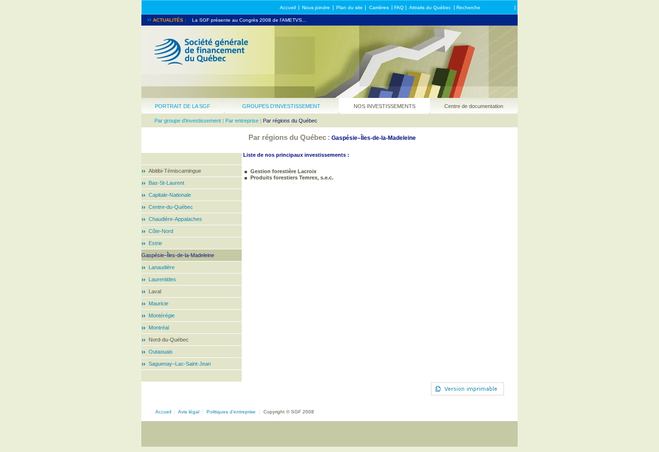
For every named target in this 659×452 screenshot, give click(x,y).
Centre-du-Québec (171, 207)
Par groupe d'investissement (187, 120)
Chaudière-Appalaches (175, 219)
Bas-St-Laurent (166, 183)
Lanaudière (162, 267)
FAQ (399, 7)
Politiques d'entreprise (231, 411)
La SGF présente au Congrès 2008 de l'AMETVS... (249, 20)
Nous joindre (316, 7)
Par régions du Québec (290, 120)
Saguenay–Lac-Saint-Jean (180, 364)
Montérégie (162, 315)
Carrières (379, 7)
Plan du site (349, 7)
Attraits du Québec (430, 7)
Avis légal (188, 411)
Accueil (288, 7)
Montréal (159, 327)
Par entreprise (242, 120)
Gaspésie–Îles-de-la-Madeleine (177, 255)
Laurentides (162, 279)
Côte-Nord (161, 231)
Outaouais (161, 352)
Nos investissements (384, 106)
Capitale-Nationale (170, 195)
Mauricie (158, 303)
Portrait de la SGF (182, 106)
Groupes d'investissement (281, 106)
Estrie (155, 243)
